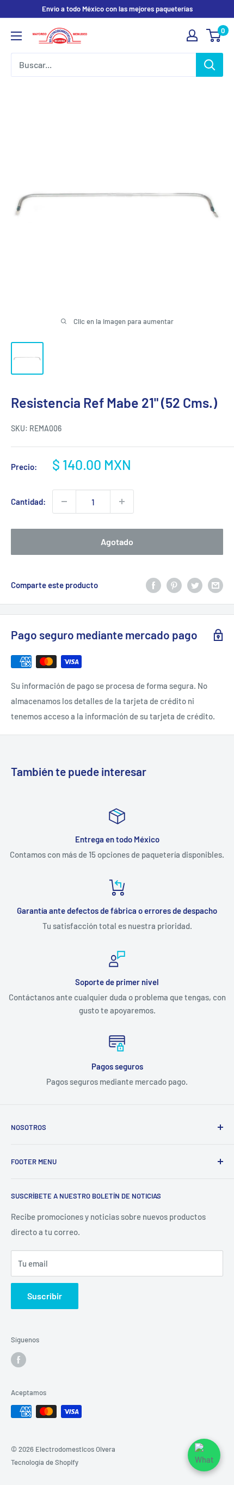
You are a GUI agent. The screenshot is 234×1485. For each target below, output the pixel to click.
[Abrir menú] (16, 36)
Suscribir (44, 1296)
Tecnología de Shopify (44, 1462)
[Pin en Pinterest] (174, 585)
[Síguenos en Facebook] (18, 1359)
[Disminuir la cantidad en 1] (64, 501)
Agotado (117, 541)
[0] (214, 35)
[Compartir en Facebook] (153, 585)
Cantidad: (28, 501)
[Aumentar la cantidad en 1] (121, 501)
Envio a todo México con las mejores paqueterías (117, 8)
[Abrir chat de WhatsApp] (204, 1455)
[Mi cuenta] (192, 35)
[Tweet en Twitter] (194, 585)
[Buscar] (209, 65)
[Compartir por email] (215, 585)
